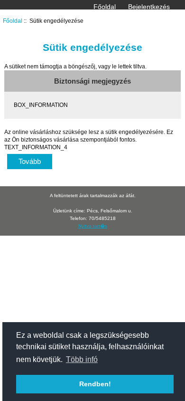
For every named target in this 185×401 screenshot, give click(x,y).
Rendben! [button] (95, 384)
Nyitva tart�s (92, 226)
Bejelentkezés (149, 6)
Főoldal (104, 6)
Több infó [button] (82, 359)
